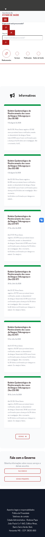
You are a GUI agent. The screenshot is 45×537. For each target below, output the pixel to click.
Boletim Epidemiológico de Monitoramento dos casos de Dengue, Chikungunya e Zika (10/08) (19, 114)
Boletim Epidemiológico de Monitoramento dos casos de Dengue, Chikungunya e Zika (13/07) (19, 331)
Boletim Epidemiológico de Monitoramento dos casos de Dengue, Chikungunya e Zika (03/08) (19, 164)
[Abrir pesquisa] (6, 27)
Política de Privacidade (20, 513)
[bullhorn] (12, 95)
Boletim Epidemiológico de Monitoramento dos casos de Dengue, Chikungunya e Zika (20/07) (19, 275)
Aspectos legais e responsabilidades (20, 509)
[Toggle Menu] (5, 19)
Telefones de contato (21, 516)
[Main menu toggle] (5, 9)
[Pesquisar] (5, 42)
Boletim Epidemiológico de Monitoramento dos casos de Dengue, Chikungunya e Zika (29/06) (19, 386)
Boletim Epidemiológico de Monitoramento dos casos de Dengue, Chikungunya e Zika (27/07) (19, 220)
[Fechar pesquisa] (11, 32)
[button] (22, 436)
